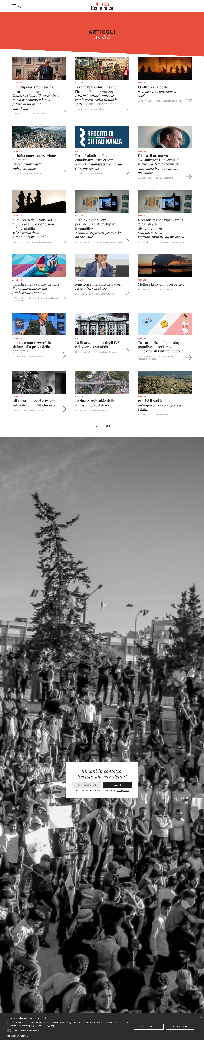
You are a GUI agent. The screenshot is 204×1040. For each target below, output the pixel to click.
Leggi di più (51, 1025)
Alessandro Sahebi (147, 359)
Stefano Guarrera (100, 410)
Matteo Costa (97, 173)
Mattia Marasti (38, 356)
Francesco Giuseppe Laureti (109, 242)
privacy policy (123, 790)
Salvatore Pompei (36, 298)
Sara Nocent (52, 298)
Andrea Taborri (97, 109)
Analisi (17, 83)
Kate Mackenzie (163, 101)
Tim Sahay (177, 101)
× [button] (201, 1017)
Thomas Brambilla (164, 178)
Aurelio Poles (35, 173)
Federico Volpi (161, 414)
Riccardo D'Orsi (166, 356)
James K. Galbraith (40, 113)
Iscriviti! (117, 785)
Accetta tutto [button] (148, 1026)
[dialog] (102, 1026)
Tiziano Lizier (18, 300)
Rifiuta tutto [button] (180, 1026)
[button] (68, 1036)
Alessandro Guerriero (104, 294)
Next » (108, 426)
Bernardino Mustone (42, 242)
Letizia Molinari (165, 289)
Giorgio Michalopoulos (106, 352)
